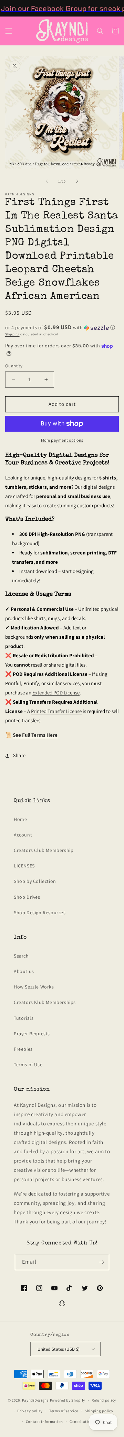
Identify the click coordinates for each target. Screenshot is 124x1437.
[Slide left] (46, 181)
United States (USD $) (59, 1349)
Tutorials (23, 1018)
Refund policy (104, 1400)
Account (23, 835)
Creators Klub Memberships (45, 1002)
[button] (8, 31)
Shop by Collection (35, 881)
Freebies (23, 1049)
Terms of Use (28, 1064)
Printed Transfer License (56, 711)
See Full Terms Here (35, 735)
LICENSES (24, 866)
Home (20, 819)
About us (24, 971)
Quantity (13, 366)
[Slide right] (77, 181)
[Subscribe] (101, 1262)
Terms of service (63, 1410)
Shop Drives (27, 897)
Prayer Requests (32, 1033)
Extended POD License (56, 692)
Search (21, 956)
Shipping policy (99, 1410)
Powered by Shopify (67, 1400)
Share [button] (19, 755)
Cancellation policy (87, 1421)
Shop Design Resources (40, 912)
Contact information (44, 1421)
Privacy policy (30, 1410)
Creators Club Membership (43, 850)
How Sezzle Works (34, 987)
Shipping (12, 334)
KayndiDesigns (35, 1400)
